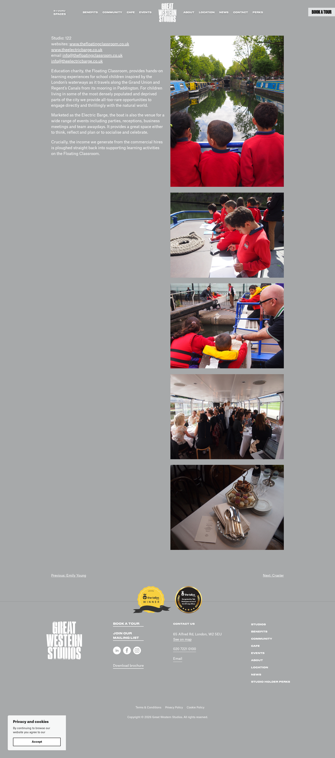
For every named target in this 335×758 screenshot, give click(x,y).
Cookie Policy (195, 707)
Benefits (90, 12)
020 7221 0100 (184, 649)
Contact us (184, 624)
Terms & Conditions (148, 707)
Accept (37, 742)
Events (145, 12)
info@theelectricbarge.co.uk (77, 61)
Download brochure (128, 665)
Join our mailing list (126, 635)
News (224, 12)
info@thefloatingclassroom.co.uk (92, 56)
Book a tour (126, 624)
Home (167, 12)
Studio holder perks (270, 682)
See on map (182, 639)
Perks (258, 12)
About (188, 12)
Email (177, 658)
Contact (240, 12)
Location (207, 12)
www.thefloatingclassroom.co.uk (99, 44)
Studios (258, 624)
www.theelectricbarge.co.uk (76, 50)
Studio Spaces (60, 12)
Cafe (131, 12)
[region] (37, 732)
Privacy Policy (174, 707)
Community (112, 12)
